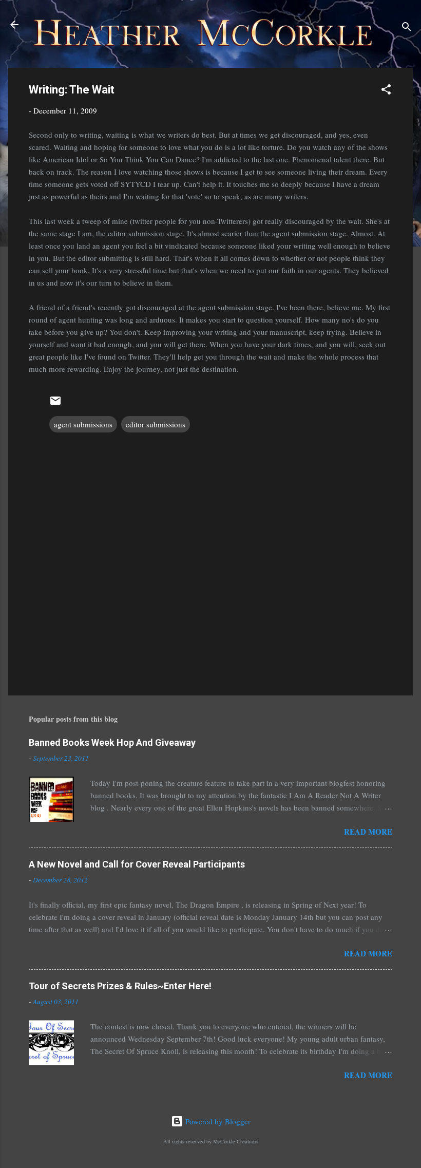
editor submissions (155, 424)
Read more (368, 831)
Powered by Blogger (217, 1121)
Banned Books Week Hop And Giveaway (112, 742)
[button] (386, 91)
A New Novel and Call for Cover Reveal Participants (137, 864)
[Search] (406, 28)
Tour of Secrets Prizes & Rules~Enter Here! (120, 986)
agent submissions (83, 424)
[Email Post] (55, 404)
